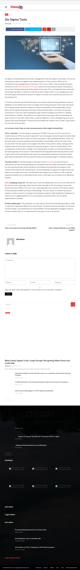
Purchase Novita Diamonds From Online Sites (30, 530)
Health (8, 312)
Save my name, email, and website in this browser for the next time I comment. (33, 290)
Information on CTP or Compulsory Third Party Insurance (34, 547)
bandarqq (8, 460)
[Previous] (6, 399)
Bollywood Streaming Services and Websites (30, 445)
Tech (6, 14)
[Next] (9, 399)
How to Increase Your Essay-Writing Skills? (21, 228)
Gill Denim (8, 23)
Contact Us (38, 567)
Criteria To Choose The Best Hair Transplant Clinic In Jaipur (37, 436)
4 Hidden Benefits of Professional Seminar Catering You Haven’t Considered (41, 382)
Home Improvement (71, 567)
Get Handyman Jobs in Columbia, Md (28, 538)
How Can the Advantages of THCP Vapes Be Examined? (34, 391)
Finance (46, 567)
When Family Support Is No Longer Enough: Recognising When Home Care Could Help (36, 2)
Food (57, 567)
